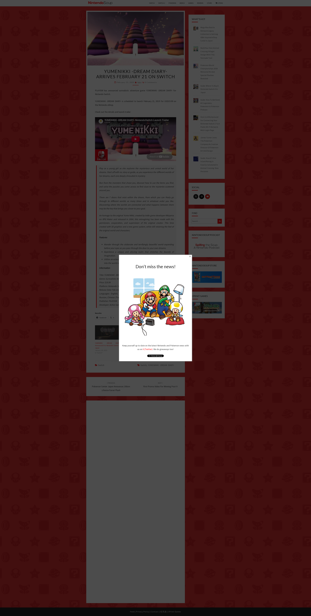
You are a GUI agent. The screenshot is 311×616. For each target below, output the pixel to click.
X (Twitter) (147, 349)
